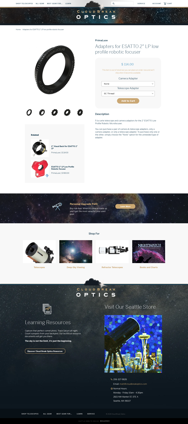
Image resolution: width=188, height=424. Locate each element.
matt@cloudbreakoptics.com (133, 384)
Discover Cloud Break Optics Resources (44, 351)
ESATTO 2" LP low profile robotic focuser (62, 168)
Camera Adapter (128, 78)
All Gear (40, 4)
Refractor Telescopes (112, 267)
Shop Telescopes (24, 4)
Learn (68, 4)
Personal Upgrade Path (84, 204)
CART (169, 3)
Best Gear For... (55, 4)
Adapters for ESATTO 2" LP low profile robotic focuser (43, 29)
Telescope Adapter (128, 88)
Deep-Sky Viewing (76, 267)
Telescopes (39, 267)
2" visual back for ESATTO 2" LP (64, 147)
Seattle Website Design (88, 421)
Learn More (125, 206)
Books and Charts (149, 267)
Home (18, 29)
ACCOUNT (156, 4)
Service (141, 4)
